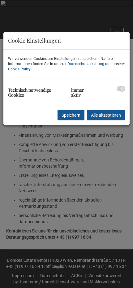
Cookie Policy (19, 69)
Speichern (71, 115)
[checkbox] (121, 88)
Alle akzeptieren (106, 115)
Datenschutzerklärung (85, 64)
